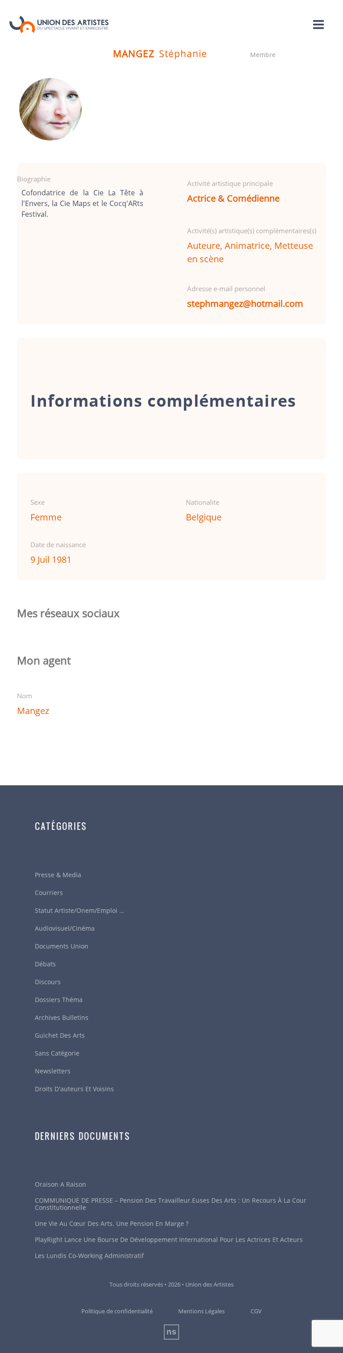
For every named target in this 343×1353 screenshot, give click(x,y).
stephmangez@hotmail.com (245, 303)
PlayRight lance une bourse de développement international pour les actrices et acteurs (169, 1239)
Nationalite (202, 502)
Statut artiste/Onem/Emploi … (79, 910)
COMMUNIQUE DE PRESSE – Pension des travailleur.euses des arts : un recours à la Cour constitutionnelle (170, 1204)
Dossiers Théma (59, 999)
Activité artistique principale (230, 183)
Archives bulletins (61, 1017)
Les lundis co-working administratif (89, 1255)
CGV (256, 1311)
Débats (45, 964)
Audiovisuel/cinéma (65, 928)
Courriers (49, 892)
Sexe (37, 502)
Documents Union (61, 946)
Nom (24, 695)
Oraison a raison (60, 1184)
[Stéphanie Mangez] (50, 109)
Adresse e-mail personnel (226, 288)
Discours (48, 982)
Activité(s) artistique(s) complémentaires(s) (251, 230)
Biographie (33, 178)
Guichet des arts (60, 1035)
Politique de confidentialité (117, 1311)
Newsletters (53, 1071)
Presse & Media (58, 874)
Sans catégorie (57, 1053)
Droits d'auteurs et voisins (74, 1089)
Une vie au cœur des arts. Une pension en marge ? (111, 1223)
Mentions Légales (201, 1311)
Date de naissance (58, 544)
